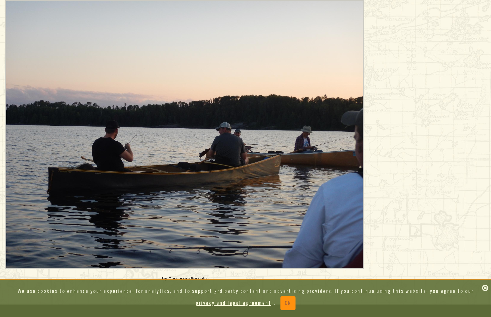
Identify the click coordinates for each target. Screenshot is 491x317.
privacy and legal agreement (233, 303)
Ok (288, 303)
